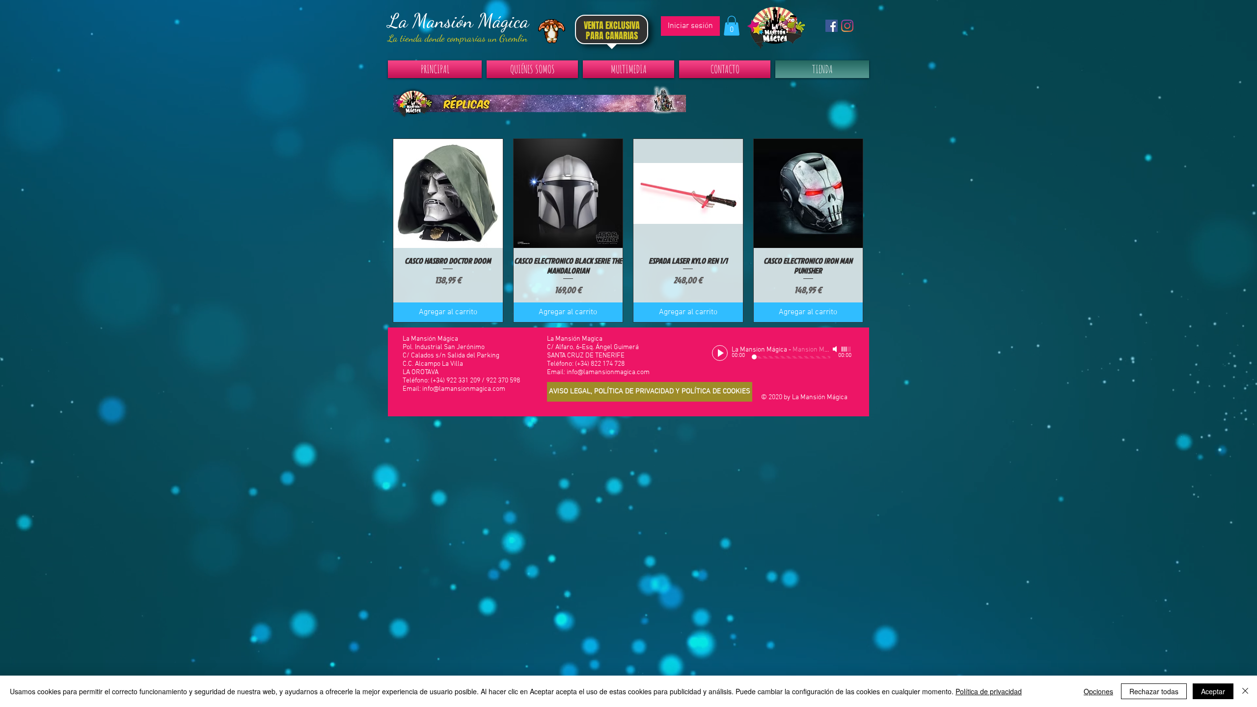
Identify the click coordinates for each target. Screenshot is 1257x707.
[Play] (720, 353)
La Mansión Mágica (458, 20)
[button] (731, 26)
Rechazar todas (1153, 691)
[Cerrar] (1245, 691)
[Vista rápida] (448, 193)
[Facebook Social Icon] (831, 26)
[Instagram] (847, 26)
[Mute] (836, 349)
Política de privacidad (989, 691)
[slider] (846, 349)
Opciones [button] (1098, 691)
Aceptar (1213, 691)
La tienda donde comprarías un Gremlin (457, 38)
